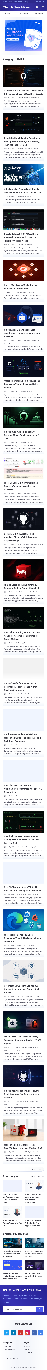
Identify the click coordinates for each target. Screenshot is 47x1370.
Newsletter (23, 14)
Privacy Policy (28, 1352)
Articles (41, 1176)
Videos (32, 1176)
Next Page (37, 1169)
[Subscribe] (39, 1309)
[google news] (40, 1332)
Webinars (39, 14)
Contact (6, 1352)
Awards (26, 1349)
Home (7, 14)
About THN (7, 1346)
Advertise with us (9, 1349)
